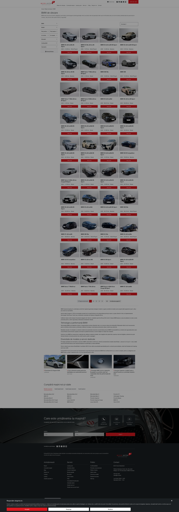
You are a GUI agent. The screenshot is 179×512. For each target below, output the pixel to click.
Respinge (68, 509)
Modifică (110, 509)
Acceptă (27, 509)
